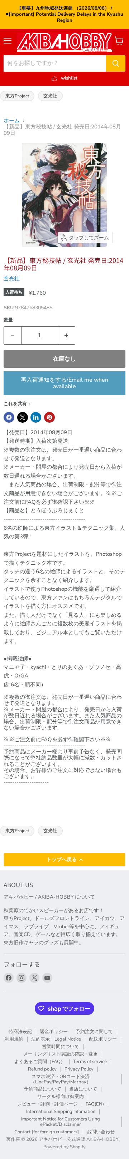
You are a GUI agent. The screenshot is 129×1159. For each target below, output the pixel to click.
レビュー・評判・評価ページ (47, 1104)
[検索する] (115, 63)
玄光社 (50, 96)
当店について (83, 1089)
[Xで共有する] (22, 417)
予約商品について (42, 1089)
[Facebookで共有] (9, 417)
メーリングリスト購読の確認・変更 (60, 1054)
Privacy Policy (79, 1069)
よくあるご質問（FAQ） (39, 1061)
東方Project (17, 96)
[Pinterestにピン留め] (49, 417)
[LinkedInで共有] (35, 417)
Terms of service (90, 1061)
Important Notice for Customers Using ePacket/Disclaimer (60, 1122)
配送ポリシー (103, 1039)
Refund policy (42, 1069)
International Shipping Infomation (60, 1111)
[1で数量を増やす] (67, 335)
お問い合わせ (101, 1132)
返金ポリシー (54, 1031)
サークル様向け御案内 (60, 1096)
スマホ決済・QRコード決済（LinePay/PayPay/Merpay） (60, 1079)
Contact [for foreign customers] (46, 1132)
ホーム (12, 121)
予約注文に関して (94, 1031)
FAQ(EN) (95, 1104)
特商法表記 (20, 1031)
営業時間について (60, 1046)
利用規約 (14, 1039)
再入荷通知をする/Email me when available (64, 383)
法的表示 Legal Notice (56, 1039)
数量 (8, 320)
